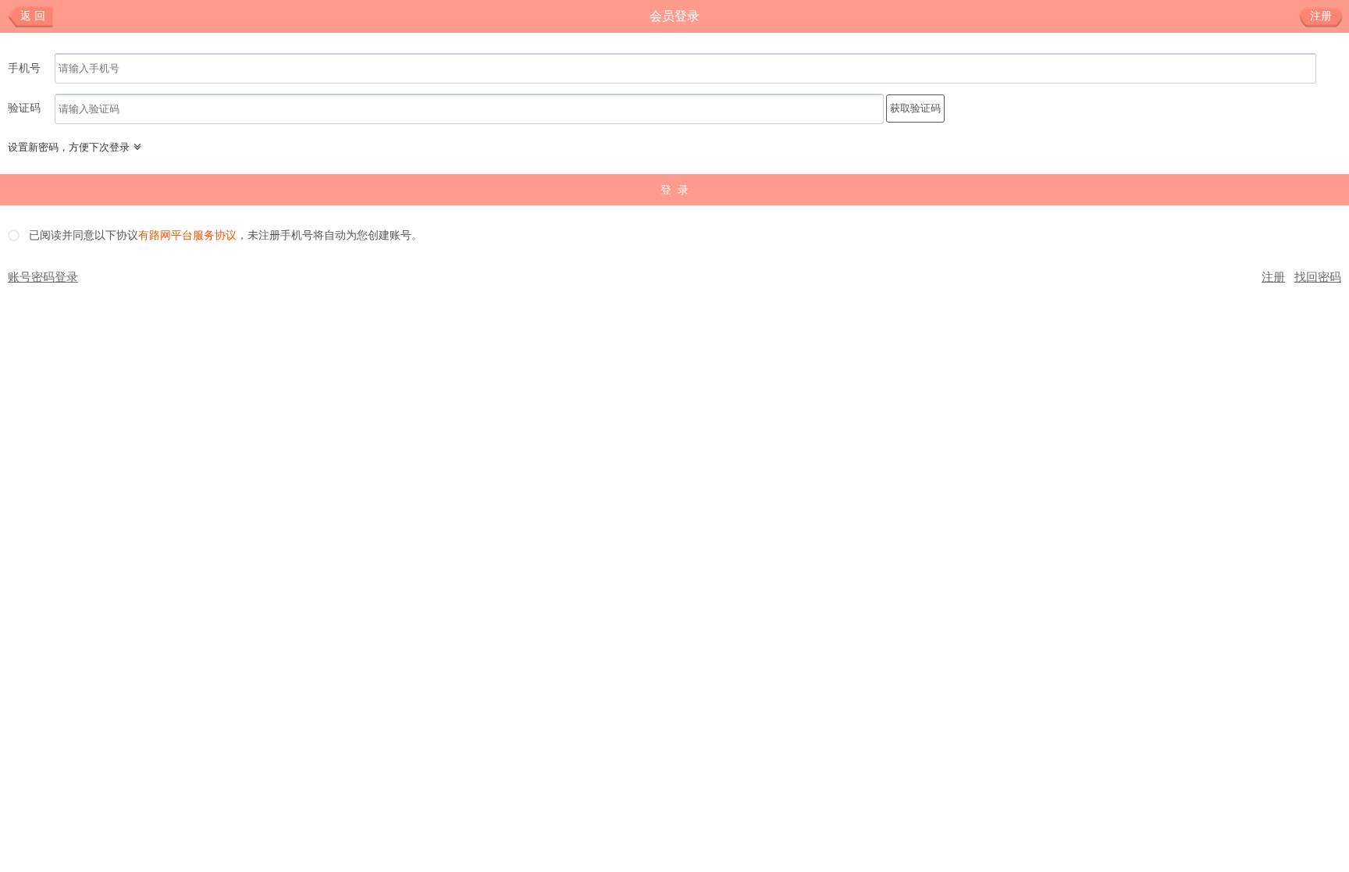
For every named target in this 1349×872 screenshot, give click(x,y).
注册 (1321, 16)
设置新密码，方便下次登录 (69, 147)
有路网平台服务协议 (187, 236)
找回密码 (1317, 277)
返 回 (32, 16)
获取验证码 (915, 108)
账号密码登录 (43, 277)
